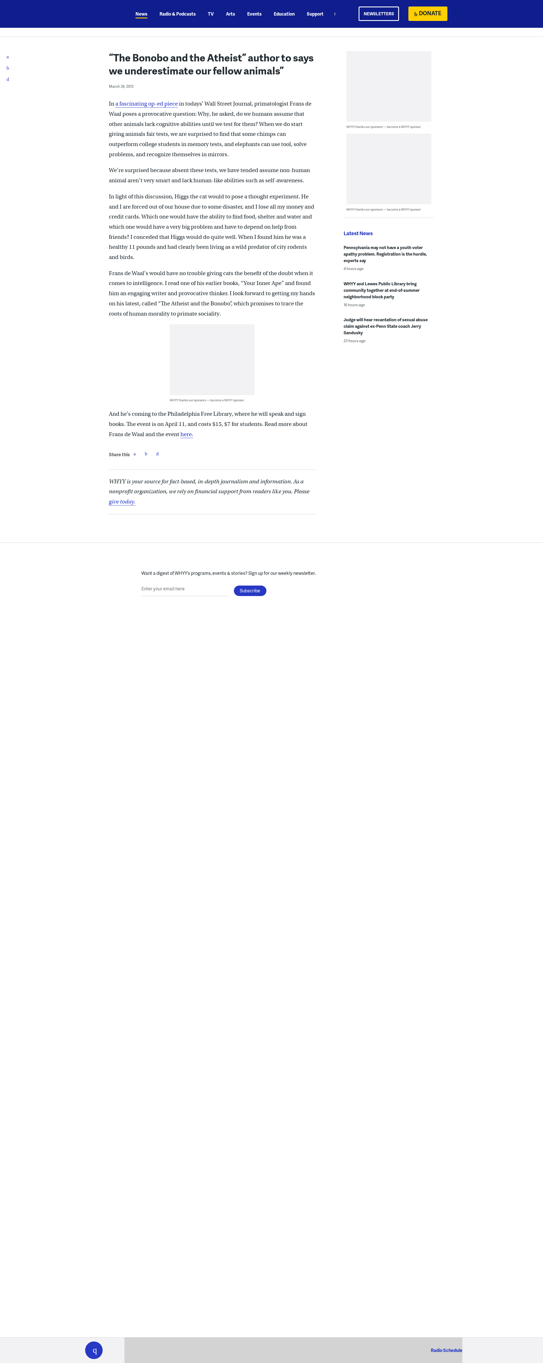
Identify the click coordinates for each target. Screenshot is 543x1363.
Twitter (146, 453)
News (141, 13)
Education (284, 13)
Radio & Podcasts (178, 13)
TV (211, 13)
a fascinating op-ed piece (146, 103)
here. (186, 434)
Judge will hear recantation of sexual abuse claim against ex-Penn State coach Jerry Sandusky (386, 326)
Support (315, 13)
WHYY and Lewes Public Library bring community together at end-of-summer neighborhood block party (382, 290)
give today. (122, 501)
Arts (230, 13)
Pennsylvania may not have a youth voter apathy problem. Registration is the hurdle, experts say (385, 253)
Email (157, 453)
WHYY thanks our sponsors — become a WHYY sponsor (207, 400)
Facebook (134, 453)
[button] (94, 1350)
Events (254, 13)
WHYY (101, 13)
